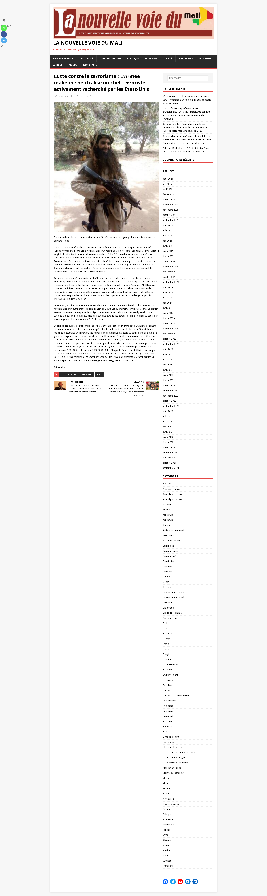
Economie (168, 628)
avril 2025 (167, 245)
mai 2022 (167, 426)
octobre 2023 (169, 338)
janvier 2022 (169, 447)
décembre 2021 (170, 452)
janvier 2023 (169, 385)
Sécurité (167, 839)
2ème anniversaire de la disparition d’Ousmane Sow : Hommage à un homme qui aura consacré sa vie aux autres (187, 100)
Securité (87, 96)
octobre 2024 (169, 276)
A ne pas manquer (64, 58)
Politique (133, 58)
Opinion (166, 809)
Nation (166, 793)
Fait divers (168, 679)
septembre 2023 (171, 344)
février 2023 (169, 380)
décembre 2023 (170, 328)
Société (167, 58)
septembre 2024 (171, 282)
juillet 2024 (168, 292)
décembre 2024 (170, 266)
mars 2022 (168, 436)
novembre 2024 (170, 271)
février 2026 (169, 194)
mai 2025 (167, 240)
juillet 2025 (168, 230)
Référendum (169, 824)
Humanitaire (169, 716)
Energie (166, 654)
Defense (78, 96)
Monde (73, 64)
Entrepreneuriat (170, 664)
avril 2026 (167, 189)
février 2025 (169, 256)
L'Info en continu (171, 736)
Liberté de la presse (172, 747)
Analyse (166, 525)
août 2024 (168, 287)
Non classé (90, 64)
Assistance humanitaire (174, 530)
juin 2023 (167, 359)
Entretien (167, 669)
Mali (99, 374)
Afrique (57, 64)
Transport (168, 865)
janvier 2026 (169, 199)
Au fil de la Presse (171, 540)
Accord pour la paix (172, 494)
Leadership (168, 741)
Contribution (169, 561)
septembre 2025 (171, 220)
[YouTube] (180, 881)
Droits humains (170, 618)
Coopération (169, 566)
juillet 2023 (168, 354)
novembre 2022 (170, 395)
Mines (166, 778)
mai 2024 (167, 302)
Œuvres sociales (171, 803)
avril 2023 (167, 369)
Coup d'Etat (168, 571)
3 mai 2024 (63, 96)
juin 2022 (167, 421)
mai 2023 (167, 364)
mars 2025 (168, 251)
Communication (171, 550)
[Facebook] (4, 34)
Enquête (167, 659)
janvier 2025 (169, 261)
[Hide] (2, 46)
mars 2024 (168, 313)
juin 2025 (167, 235)
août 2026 (168, 178)
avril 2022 (167, 431)
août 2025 (168, 225)
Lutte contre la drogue (174, 757)
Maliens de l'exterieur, (173, 772)
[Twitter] (4, 40)
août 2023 (168, 349)
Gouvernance (169, 700)
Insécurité (205, 58)
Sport (165, 855)
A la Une (167, 483)
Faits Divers (186, 58)
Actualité (87, 58)
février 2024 (169, 318)
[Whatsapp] (4, 28)
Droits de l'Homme (172, 612)
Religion (167, 829)
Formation (168, 690)
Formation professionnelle (176, 695)
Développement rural (173, 597)
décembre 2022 (170, 390)
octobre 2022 (169, 400)
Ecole (165, 623)
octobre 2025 (169, 214)
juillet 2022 (168, 416)
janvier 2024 (169, 323)
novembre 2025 (170, 209)
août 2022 (168, 411)
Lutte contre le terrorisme (76, 374)
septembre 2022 (171, 406)
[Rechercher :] (188, 78)
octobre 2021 (169, 462)
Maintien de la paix (172, 767)
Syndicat (167, 860)
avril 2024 (167, 307)
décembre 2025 (170, 204)
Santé (165, 834)
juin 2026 (167, 183)
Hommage (168, 705)
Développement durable (175, 592)
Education (168, 633)
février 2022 (169, 442)
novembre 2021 (170, 457)
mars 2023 (168, 374)
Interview (151, 58)
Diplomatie (168, 607)
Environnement (170, 674)
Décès (166, 581)
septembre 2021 (171, 467)
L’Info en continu (110, 58)
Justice (166, 731)
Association (168, 535)
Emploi (166, 643)
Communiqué (169, 556)
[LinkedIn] (195, 881)
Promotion (168, 819)
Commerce (168, 545)
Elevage (166, 638)
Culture (166, 576)
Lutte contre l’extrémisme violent (179, 752)
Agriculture (168, 514)
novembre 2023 (170, 333)
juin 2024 (167, 297)
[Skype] (188, 881)
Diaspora (167, 602)
